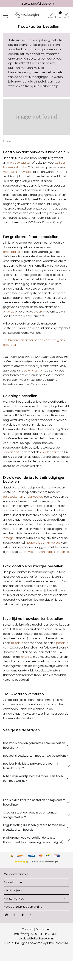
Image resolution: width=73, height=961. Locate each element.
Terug (8, 141)
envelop (8, 311)
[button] (52, 15)
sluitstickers (35, 497)
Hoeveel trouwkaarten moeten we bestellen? (34, 756)
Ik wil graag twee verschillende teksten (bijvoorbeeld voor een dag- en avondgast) (33, 840)
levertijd (26, 657)
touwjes (28, 552)
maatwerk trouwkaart (18, 172)
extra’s (38, 311)
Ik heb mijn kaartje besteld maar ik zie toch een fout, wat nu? (33, 778)
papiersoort (11, 452)
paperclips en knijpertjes (43, 543)
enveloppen (48, 452)
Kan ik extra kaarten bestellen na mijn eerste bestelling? (34, 802)
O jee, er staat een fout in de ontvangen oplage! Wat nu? (30, 814)
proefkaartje (11, 252)
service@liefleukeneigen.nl (37, 938)
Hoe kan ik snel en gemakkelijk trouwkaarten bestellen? (34, 745)
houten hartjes (45, 552)
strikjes (64, 552)
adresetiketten (13, 497)
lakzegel (8, 538)
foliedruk (17, 643)
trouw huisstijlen (33, 371)
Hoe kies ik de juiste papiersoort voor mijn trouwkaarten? (31, 766)
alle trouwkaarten (19, 163)
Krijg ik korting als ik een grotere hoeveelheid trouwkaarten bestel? (34, 827)
